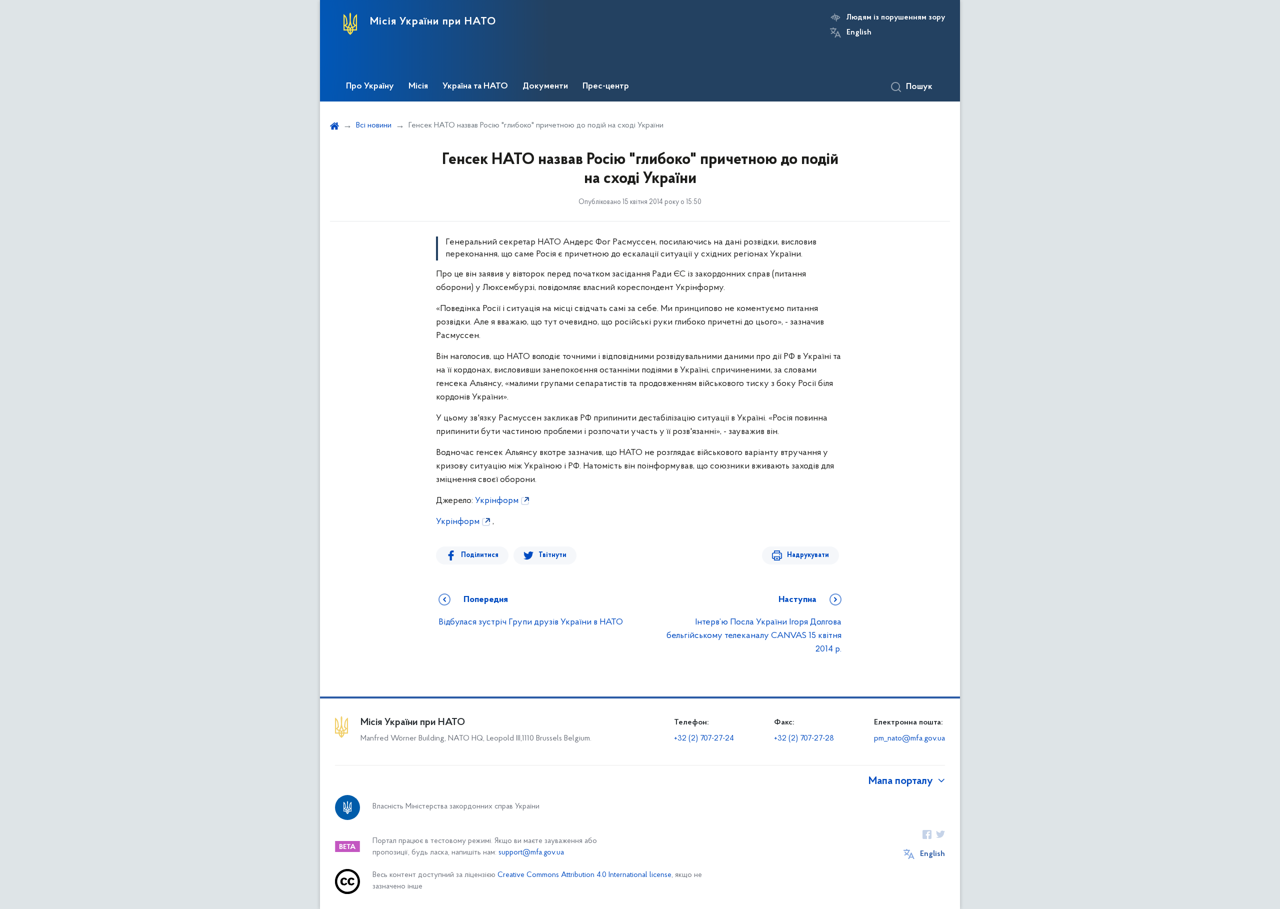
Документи (545, 86)
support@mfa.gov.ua (531, 852)
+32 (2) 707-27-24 (704, 738)
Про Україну (370, 86)
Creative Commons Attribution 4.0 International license (585, 875)
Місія (418, 86)
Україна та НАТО (475, 86)
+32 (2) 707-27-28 (804, 738)
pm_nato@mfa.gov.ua (909, 738)
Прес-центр (605, 86)
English (859, 32)
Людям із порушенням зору (895, 18)
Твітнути (552, 555)
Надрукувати (808, 555)
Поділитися (479, 555)
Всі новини (374, 126)
